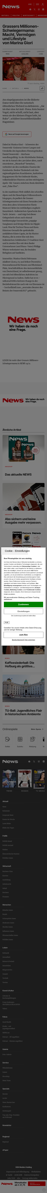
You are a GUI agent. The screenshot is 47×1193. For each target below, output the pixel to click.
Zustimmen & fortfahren (23, 604)
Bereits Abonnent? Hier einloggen (23, 640)
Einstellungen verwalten (23, 611)
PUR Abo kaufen (23, 635)
